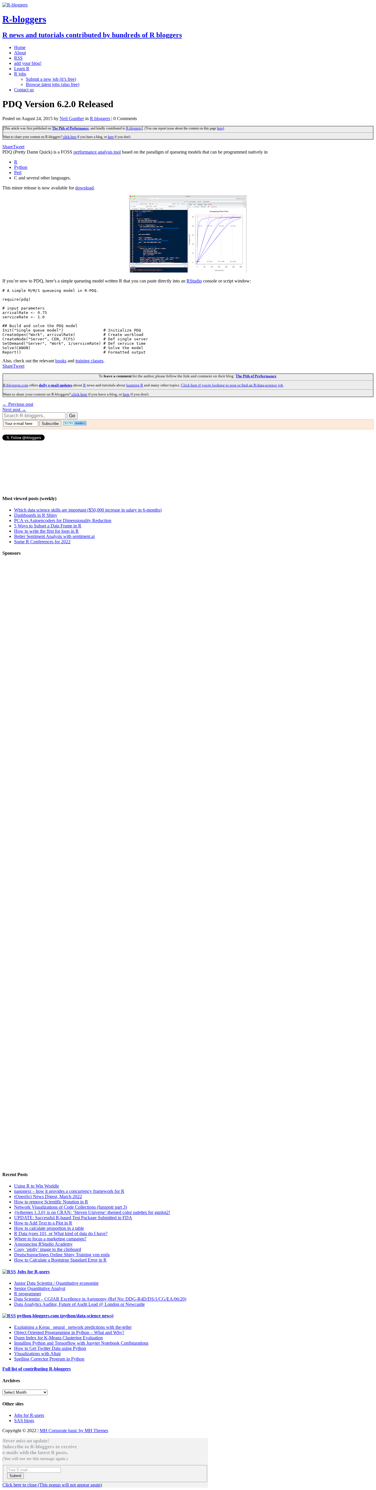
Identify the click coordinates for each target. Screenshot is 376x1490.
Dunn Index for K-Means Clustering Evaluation (58, 1337)
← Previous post (17, 404)
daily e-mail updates (55, 385)
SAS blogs (24, 1420)
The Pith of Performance (70, 128)
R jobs (20, 73)
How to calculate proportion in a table (49, 1228)
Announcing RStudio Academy (43, 1244)
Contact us (24, 89)
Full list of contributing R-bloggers (36, 1368)
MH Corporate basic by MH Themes (74, 1430)
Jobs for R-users (33, 1271)
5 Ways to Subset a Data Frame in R (47, 525)
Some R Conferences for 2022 (42, 541)
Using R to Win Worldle (36, 1185)
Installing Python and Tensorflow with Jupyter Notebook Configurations (81, 1343)
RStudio (194, 280)
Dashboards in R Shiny (35, 515)
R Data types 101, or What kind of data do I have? (61, 1233)
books (60, 360)
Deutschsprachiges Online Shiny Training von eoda (62, 1254)
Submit (15, 1476)
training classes (89, 360)
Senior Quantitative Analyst (39, 1288)
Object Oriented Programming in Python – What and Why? (69, 1332)
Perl (17, 172)
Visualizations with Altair (37, 1353)
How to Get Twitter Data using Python (50, 1348)
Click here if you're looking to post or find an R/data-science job (232, 385)
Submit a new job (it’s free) (51, 79)
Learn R (21, 68)
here (220, 128)
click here (69, 137)
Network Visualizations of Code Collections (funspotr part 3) (70, 1207)
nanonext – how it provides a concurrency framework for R (69, 1191)
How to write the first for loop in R (46, 531)
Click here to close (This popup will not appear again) (52, 1484)
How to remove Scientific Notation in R (51, 1201)
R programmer (27, 1293)
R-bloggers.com (15, 385)
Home (20, 47)
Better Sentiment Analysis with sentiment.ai (54, 536)
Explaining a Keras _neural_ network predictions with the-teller (73, 1327)
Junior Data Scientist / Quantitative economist (56, 1283)
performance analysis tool (97, 151)
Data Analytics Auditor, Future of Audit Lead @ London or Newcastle (79, 1304)
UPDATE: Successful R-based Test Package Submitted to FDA (73, 1217)
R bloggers (100, 118)
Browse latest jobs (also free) (52, 84)
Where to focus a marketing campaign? (50, 1238)
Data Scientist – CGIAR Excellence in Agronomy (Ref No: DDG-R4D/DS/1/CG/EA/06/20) (100, 1298)
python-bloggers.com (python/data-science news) (65, 1315)
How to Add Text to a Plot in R (43, 1222)
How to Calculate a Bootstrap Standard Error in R (60, 1259)
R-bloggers (134, 128)
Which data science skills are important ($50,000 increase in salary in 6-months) (88, 509)
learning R (134, 385)
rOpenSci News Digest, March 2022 (48, 1196)
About (20, 52)
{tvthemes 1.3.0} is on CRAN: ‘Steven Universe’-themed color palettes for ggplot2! (92, 1212)
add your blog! (27, 63)
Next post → (14, 409)
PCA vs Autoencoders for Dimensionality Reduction (62, 520)
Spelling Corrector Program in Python (49, 1358)
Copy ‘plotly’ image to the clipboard (47, 1249)
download (84, 187)
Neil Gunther (72, 118)
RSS (18, 58)
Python (20, 167)
